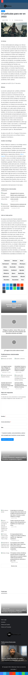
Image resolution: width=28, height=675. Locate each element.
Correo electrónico (6, 421)
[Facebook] (3, 285)
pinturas (6, 276)
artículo (14, 264)
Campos (22, 264)
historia (6, 273)
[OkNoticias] (8, 6)
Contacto (3, 622)
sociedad (15, 279)
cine (5, 267)
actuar (15, 260)
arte (22, 260)
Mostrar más (14, 566)
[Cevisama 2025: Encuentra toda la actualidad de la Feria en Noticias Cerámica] (21, 377)
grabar (22, 270)
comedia (13, 267)
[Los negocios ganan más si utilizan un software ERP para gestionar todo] (7, 361)
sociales (6, 279)
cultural (14, 270)
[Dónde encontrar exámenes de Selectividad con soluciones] (5, 207)
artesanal (6, 264)
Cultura (3, 11)
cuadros (21, 267)
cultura (6, 270)
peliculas (21, 273)
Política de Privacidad (6, 627)
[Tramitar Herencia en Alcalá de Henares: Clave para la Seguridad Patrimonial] (7, 377)
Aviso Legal (3, 619)
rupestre (14, 276)
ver (23, 279)
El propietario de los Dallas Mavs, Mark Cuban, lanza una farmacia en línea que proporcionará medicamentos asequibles (18, 546)
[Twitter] (7, 285)
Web (2, 427)
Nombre (3, 416)
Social (23, 276)
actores (7, 260)
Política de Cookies (5, 624)
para (14, 273)
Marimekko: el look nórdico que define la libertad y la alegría (14, 306)
